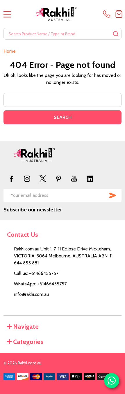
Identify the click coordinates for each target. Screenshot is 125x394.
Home (9, 51)
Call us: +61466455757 (36, 273)
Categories (28, 342)
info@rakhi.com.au (31, 294)
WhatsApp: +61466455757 (40, 284)
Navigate (26, 327)
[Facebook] (11, 178)
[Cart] (119, 14)
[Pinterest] (58, 178)
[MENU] (7, 14)
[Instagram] (27, 178)
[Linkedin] (90, 178)
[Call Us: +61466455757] (108, 14)
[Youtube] (74, 178)
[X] (43, 178)
